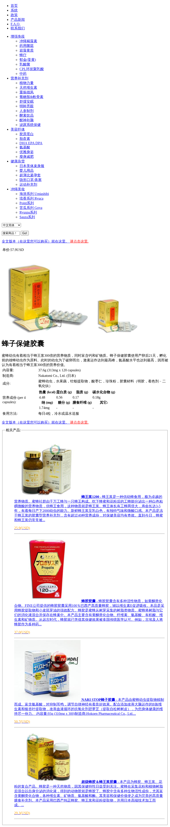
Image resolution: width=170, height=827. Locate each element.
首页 (14, 6)
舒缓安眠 (26, 101)
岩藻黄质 (26, 50)
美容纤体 (18, 129)
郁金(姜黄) (27, 60)
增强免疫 (18, 36)
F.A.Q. (15, 24)
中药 (23, 73)
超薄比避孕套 (30, 175)
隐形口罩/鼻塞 (30, 180)
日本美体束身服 (31, 166)
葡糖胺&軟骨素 (31, 97)
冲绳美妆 (18, 189)
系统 (14, 10)
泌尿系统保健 (30, 125)
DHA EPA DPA (30, 143)
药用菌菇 (26, 46)
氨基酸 (24, 147)
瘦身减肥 (26, 156)
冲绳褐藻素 (28, 41)
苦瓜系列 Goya (30, 208)
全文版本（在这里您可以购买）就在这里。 (45, 241)
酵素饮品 (26, 115)
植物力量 (26, 83)
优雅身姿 (26, 152)
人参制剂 (26, 111)
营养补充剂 (19, 78)
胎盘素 (24, 139)
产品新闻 (18, 19)
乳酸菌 (24, 64)
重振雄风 (26, 92)
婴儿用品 (26, 170)
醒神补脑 (26, 120)
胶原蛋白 (26, 134)
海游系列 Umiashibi (34, 194)
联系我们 (18, 28)
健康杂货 (18, 161)
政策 (14, 15)
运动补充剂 (28, 184)
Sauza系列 (27, 217)
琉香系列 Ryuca (31, 198)
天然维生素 (28, 87)
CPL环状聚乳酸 (31, 69)
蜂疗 (23, 55)
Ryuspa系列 (28, 212)
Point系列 (26, 203)
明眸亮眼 (26, 106)
